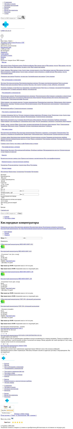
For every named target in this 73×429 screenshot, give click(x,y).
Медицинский (61, 228)
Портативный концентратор (33, 228)
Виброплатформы (28, 65)
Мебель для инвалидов (29, 89)
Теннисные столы (57, 115)
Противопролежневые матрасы (28, 83)
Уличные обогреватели (64, 139)
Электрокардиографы (15, 99)
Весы (28, 165)
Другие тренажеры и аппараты (45, 121)
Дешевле (7, 235)
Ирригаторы (4, 150)
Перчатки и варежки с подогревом (45, 132)
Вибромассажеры (17, 65)
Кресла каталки (63, 83)
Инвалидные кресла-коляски (9, 84)
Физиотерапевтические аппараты (25, 96)
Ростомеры (33, 165)
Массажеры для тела (64, 65)
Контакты (7, 7)
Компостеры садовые (31, 143)
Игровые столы (46, 115)
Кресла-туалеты (23, 84)
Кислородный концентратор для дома (12, 228)
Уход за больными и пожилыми (13, 367)
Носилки (25, 99)
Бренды (6, 379)
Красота (6, 376)
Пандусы (19, 87)
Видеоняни (35, 171)
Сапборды (49, 126)
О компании (8, 2)
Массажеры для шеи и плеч (22, 67)
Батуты (16, 115)
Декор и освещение (36, 139)
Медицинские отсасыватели (15, 97)
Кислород (12, 150)
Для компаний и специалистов (13, 368)
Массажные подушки (62, 70)
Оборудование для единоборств (10, 121)
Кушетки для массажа (21, 76)
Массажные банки (6, 65)
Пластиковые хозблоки (49, 139)
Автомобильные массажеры (36, 76)
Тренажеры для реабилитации (32, 87)
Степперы (20, 119)
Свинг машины (5, 70)
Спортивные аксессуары (27, 121)
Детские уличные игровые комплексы (29, 115)
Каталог (6, 363)
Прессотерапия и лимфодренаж (10, 72)
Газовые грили (5, 143)
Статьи (6, 13)
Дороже (6, 233)
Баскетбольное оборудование (32, 119)
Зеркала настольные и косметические (32, 158)
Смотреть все (5, 210)
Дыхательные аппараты (49, 227)
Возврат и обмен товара (21, 414)
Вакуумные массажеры (38, 67)
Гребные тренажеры (60, 119)
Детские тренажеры (48, 119)
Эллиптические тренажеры (44, 116)
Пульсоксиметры (13, 165)
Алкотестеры (23, 165)
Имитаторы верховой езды (9, 119)
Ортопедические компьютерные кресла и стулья (15, 139)
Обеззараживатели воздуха (51, 150)
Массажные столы (16, 70)
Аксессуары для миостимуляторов (29, 124)
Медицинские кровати (8, 96)
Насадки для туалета (34, 84)
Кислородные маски (36, 227)
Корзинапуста (3, 57)
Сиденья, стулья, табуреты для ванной (52, 84)
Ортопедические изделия (38, 137)
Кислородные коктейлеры (9, 132)
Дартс (58, 124)
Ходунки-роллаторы (12, 83)
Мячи (16, 124)
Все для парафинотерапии (52, 158)
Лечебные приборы (37, 150)
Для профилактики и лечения (13, 374)
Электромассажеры (6, 73)
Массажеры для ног (52, 65)
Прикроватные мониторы (45, 102)
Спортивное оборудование (63, 121)
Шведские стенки (13, 126)
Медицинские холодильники (50, 104)
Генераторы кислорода (8, 227)
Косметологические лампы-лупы (11, 158)
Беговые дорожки (20, 116)
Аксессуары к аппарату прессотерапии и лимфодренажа (37, 72)
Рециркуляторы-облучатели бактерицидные (55, 97)
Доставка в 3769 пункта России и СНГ (12, 42)
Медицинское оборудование (32, 97)
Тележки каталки (20, 104)
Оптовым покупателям (11, 5)
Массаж (6, 365)
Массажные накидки (49, 70)
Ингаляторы (4, 171)
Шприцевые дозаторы (7, 104)
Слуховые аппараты (16, 89)
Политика (7, 12)
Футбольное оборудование (48, 124)
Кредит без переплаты (11, 10)
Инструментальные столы (33, 104)
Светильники (5, 99)
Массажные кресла (40, 65)
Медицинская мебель (7, 108)
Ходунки (3, 83)
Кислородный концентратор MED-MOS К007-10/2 (16, 251)
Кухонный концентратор (49, 228)
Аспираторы (20, 171)
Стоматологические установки (23, 108)
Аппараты (60, 227)
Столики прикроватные (30, 102)
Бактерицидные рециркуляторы (20, 137)
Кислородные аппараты (22, 227)
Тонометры (4, 165)
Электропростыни (37, 134)
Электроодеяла (61, 132)
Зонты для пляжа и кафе (17, 143)
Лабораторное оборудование (62, 102)
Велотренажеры (31, 116)
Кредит (6, 8)
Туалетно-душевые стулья (8, 87)
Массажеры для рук (61, 72)
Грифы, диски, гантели (8, 124)
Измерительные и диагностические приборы (18, 381)
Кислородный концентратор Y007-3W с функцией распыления (20, 306)
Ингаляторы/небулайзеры (22, 150)
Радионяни (27, 171)
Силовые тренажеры (7, 115)
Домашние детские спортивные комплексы (32, 126)
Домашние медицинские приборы (56, 137)
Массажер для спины (7, 67)
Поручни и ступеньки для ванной (51, 87)
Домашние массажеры (7, 76)
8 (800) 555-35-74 (6, 30)
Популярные (8, 231)
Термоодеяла (27, 134)
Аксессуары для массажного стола (32, 70)
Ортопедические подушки (61, 134)
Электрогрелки (47, 134)
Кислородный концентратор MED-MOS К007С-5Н (16, 278)
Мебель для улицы (6, 140)
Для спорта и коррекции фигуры (14, 371)
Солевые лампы (5, 137)
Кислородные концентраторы (26, 132)
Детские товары (9, 382)
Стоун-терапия (49, 76)
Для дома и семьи (9, 373)
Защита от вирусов (10, 152)
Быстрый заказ (10, 261)
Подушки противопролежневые (48, 83)
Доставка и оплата (9, 4)
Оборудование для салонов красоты (12, 102)
